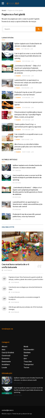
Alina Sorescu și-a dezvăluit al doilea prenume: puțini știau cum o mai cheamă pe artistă (28, 146)
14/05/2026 (27, 107)
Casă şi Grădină (8, 352)
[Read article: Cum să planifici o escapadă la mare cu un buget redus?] (7, 137)
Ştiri (25, 358)
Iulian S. (18, 61)
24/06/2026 (26, 88)
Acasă (4, 10)
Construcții (6, 355)
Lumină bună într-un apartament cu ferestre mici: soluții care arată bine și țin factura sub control (28, 82)
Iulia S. (18, 49)
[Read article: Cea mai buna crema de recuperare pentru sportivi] (7, 105)
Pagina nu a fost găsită (15, 10)
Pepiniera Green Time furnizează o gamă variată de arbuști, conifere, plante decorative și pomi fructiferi (26, 278)
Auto (3, 349)
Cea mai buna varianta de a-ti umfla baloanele (15, 266)
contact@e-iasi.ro (8, 410)
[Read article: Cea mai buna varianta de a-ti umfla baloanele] (22, 246)
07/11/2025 (27, 152)
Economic (5, 358)
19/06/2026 (27, 97)
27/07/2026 (27, 61)
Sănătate (27, 352)
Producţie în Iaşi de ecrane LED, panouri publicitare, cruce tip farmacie (27, 215)
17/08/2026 (26, 49)
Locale (4, 367)
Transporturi (29, 364)
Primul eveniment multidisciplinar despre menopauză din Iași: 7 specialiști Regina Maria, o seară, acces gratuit (28, 114)
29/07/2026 (27, 75)
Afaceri (4, 346)
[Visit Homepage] (13, 3)
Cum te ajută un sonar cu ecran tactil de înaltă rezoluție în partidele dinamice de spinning (28, 55)
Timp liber (28, 361)
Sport (26, 355)
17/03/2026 (27, 129)
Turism (26, 367)
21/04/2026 (27, 120)
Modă (26, 346)
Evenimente (6, 361)
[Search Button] (39, 29)
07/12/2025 (26, 139)
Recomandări (29, 349)
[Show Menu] (3, 3)
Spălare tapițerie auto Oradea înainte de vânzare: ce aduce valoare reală (27, 166)
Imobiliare (6, 364)
